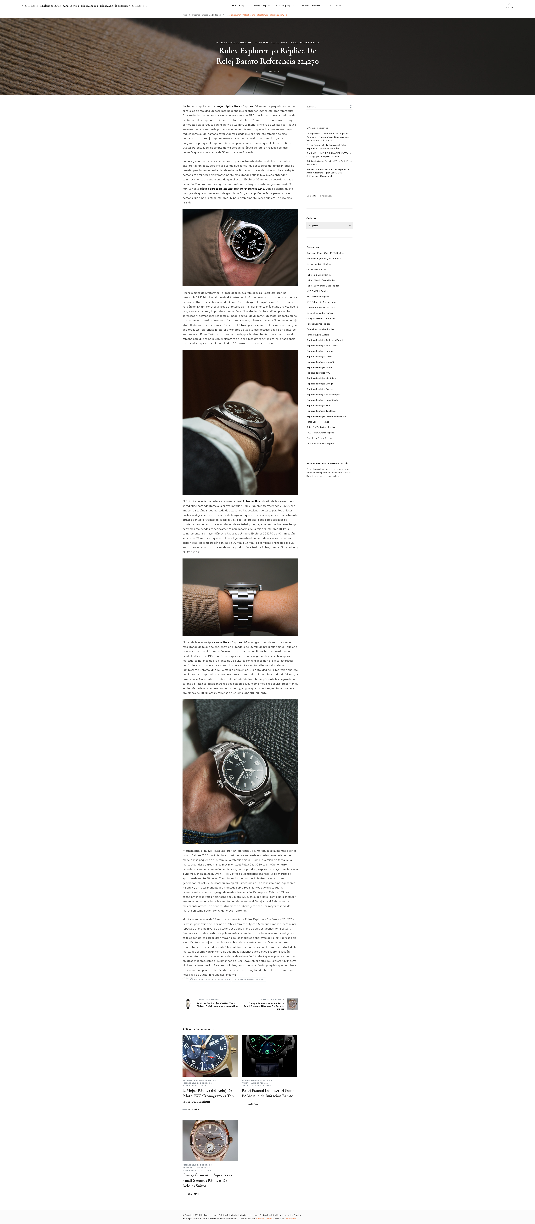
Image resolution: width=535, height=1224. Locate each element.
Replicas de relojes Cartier (319, 356)
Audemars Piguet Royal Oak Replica (324, 258)
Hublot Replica (240, 5)
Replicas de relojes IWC (195, 1086)
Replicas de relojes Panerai (257, 1086)
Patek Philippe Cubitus (318, 334)
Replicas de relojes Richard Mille (322, 400)
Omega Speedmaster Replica (321, 318)
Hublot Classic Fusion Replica (321, 280)
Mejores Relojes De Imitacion (233, 43)
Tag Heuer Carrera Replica (319, 438)
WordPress (291, 1218)
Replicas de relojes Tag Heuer (321, 411)
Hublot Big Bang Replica (319, 274)
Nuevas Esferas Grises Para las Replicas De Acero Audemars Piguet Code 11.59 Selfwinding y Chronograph (328, 173)
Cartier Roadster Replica (319, 264)
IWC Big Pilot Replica (317, 291)
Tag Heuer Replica (310, 5)
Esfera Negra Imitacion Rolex (249, 979)
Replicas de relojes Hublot (320, 367)
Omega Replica (262, 5)
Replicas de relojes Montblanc (321, 378)
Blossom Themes (264, 1218)
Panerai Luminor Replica (255, 1083)
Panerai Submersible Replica (320, 329)
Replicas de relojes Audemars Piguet (325, 340)
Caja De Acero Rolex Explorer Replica (210, 979)
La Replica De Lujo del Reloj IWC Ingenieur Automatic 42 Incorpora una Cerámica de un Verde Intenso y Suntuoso (328, 137)
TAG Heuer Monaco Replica (320, 443)
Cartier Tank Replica (316, 269)
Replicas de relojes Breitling (320, 351)
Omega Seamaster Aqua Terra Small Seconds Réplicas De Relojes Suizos (207, 1180)
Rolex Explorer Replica (305, 43)
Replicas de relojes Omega (197, 1170)
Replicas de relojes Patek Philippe (323, 394)
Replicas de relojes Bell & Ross (322, 345)
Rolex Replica (333, 5)
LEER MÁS (193, 1109)
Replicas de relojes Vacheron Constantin (326, 416)
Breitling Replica (285, 5)
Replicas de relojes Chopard (320, 362)
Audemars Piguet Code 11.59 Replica (325, 253)
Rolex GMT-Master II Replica (321, 427)
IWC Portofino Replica (318, 296)
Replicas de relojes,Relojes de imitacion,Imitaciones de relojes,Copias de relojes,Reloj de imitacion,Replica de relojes (84, 5)
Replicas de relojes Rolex (271, 43)
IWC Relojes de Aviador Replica (199, 1080)
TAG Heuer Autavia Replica (320, 432)
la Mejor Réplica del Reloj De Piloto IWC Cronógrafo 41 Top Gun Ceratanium (208, 1096)
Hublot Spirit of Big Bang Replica (323, 285)
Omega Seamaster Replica (196, 1168)
